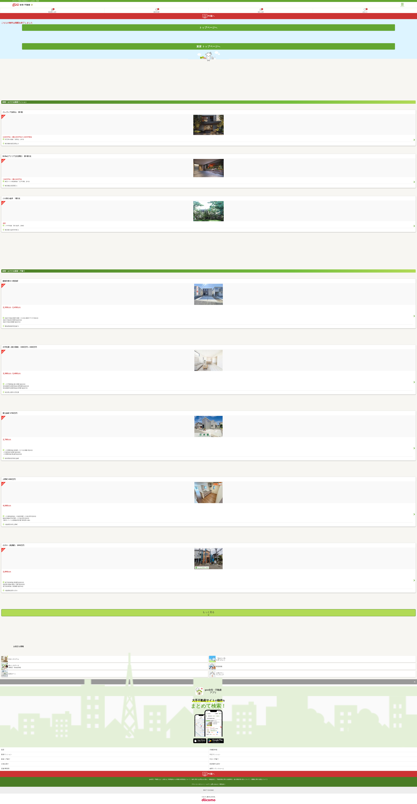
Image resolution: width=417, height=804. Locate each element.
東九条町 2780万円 (10, 413)
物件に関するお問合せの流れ (199, 779)
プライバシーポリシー (198, 784)
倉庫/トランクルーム (217, 768)
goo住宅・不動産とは (155, 779)
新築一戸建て (5, 759)
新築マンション (6, 754)
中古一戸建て (214, 759)
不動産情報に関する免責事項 (224, 779)
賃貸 (2, 750)
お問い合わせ (214, 784)
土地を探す (5, 764)
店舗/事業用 (5, 768)
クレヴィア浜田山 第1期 (13, 112)
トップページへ (208, 27)
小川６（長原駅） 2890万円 (13, 545)
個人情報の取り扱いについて (241, 779)
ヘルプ (207, 784)
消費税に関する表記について (259, 779)
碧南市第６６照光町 (10, 281)
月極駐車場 (213, 750)
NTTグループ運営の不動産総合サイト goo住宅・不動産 (25, 1)
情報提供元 (212, 779)
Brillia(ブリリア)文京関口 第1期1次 (17, 156)
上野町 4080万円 (9, 479)
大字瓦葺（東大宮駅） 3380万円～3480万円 (20, 347)
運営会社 (221, 784)
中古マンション (215, 754)
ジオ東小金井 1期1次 (11, 198)
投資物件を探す (215, 764)
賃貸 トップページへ (208, 46)
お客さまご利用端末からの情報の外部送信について (176, 779)
